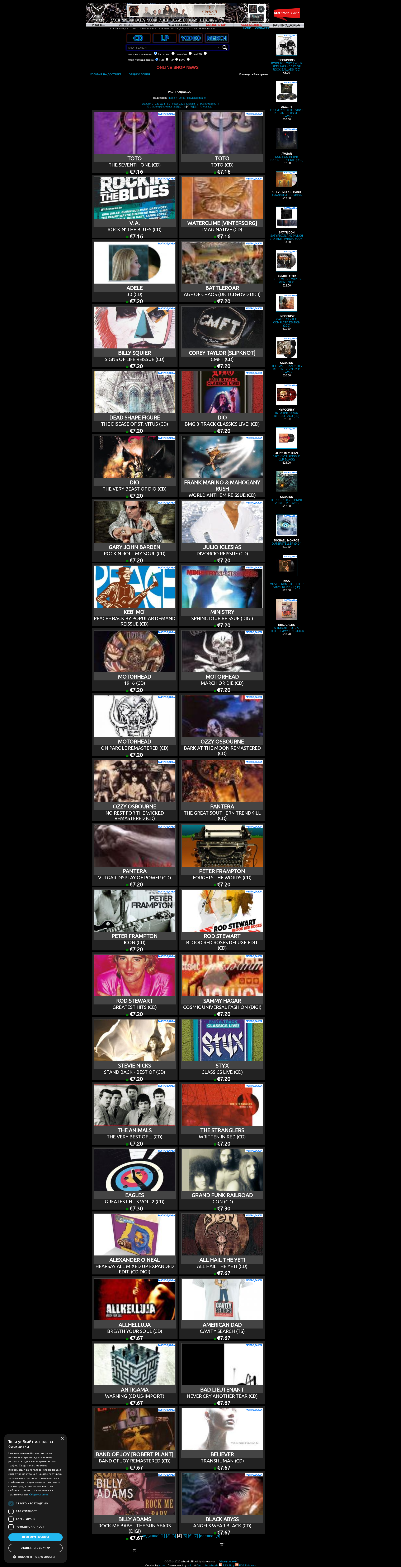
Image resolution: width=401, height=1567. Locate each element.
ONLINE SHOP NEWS (177, 67)
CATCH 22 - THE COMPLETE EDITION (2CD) (286, 310)
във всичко (145, 54)
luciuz (162, 1565)
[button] (35, 1557)
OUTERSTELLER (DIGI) (286, 530)
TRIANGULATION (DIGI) (287, 184)
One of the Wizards (207, 1565)
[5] (191, 106)
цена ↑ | (174, 97)
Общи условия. (39, 1494)
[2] (180, 106)
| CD (161, 60)
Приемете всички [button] (35, 1537)
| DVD (182, 60)
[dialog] (35, 1498)
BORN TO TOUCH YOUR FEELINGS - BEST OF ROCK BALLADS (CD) (286, 53)
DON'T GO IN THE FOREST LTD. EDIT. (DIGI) (286, 144)
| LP (172, 60)
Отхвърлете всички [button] (36, 1548)
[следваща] (206, 106)
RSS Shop (228, 1565)
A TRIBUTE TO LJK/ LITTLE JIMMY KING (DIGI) (286, 616)
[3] (184, 106)
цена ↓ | (183, 97)
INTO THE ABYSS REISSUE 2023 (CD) (286, 401)
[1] (177, 106)
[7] (198, 106)
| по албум (181, 54)
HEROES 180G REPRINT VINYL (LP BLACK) (286, 488)
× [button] (62, 1438)
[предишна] (168, 106)
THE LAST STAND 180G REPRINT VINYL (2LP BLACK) (287, 356)
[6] (194, 106)
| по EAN (197, 54)
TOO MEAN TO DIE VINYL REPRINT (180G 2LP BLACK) (286, 100)
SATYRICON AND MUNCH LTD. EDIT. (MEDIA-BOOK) (286, 223)
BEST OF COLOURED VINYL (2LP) (287, 267)
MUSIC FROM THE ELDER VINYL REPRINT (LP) (286, 572)
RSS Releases (247, 1565)
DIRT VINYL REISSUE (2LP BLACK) (287, 444)
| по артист (164, 54)
